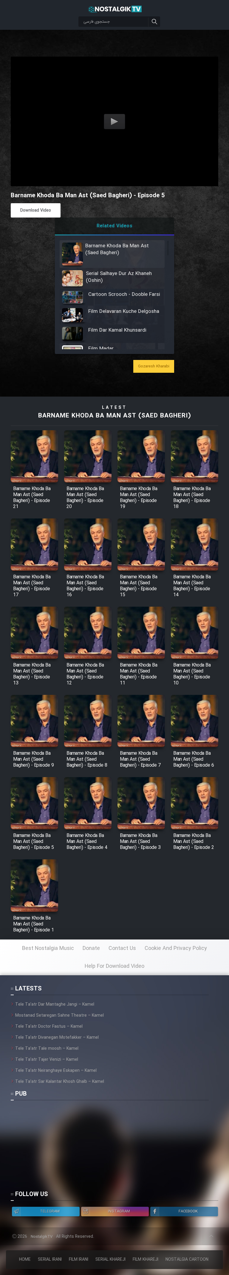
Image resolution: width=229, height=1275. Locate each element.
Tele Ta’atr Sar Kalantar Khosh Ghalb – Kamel (59, 1081)
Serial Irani (50, 1259)
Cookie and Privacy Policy (176, 948)
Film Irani (78, 1259)
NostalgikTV (41, 1237)
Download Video (35, 210)
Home (25, 1259)
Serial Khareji (110, 1259)
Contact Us (122, 948)
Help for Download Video (114, 966)
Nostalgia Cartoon (186, 1259)
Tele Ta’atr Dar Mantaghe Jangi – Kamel (54, 1004)
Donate (91, 948)
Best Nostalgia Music (48, 948)
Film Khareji (145, 1259)
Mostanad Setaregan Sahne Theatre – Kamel (59, 1015)
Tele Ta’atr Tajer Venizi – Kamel (46, 1059)
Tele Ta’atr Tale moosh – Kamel (46, 1048)
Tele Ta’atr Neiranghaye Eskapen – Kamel (56, 1070)
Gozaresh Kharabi (153, 366)
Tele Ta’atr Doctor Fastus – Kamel (49, 1026)
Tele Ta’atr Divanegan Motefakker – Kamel (57, 1037)
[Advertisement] (110, 1148)
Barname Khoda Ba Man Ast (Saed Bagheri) (114, 416)
